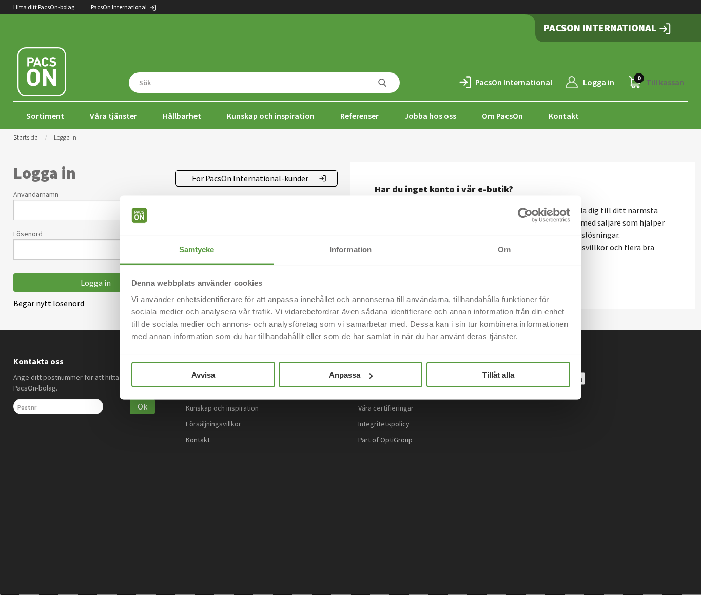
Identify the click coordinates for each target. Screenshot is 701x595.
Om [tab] (504, 249)
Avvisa (203, 374)
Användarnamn (36, 194)
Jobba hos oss (430, 115)
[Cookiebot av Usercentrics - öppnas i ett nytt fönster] (525, 215)
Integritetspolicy (384, 424)
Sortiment (45, 115)
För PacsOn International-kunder (250, 178)
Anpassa (344, 374)
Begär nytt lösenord (48, 303)
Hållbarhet (182, 115)
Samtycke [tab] (197, 249)
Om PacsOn (502, 115)
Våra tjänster (113, 115)
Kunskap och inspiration (271, 115)
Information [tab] (350, 249)
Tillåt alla (498, 374)
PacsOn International (119, 7)
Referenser (359, 115)
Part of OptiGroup (385, 439)
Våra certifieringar (386, 408)
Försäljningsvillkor (213, 424)
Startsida (25, 137)
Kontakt (564, 115)
